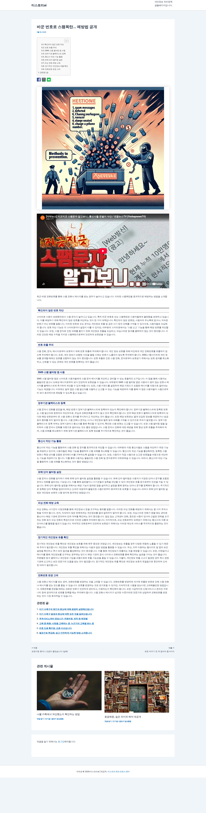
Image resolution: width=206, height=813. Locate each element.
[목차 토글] (65, 41)
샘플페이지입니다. (163, 5)
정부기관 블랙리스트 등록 (55, 53)
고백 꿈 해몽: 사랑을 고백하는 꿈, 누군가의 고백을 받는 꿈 (66, 623)
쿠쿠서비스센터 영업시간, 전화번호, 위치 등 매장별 (63, 618)
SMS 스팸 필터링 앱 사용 (55, 50)
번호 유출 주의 (51, 47)
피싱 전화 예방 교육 (52, 63)
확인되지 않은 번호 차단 (54, 44)
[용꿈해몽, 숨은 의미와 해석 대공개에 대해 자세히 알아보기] (137, 692)
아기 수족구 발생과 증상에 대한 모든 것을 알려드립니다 (65, 614)
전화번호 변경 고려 (52, 69)
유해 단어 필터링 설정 (53, 60)
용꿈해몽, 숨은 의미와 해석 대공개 (123, 716)
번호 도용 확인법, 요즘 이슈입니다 (55, 628)
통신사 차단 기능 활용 (54, 57)
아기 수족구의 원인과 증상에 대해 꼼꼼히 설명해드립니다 (66, 609)
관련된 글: (44, 72)
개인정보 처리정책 (163, 1)
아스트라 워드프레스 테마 (119, 771)
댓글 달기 (40, 719)
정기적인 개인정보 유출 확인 (56, 66)
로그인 (61, 741)
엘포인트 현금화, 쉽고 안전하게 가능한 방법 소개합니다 (65, 633)
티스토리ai (38, 5)
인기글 (47, 719)
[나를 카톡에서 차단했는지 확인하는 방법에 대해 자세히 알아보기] (69, 690)
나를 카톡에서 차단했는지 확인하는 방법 (58, 714)
